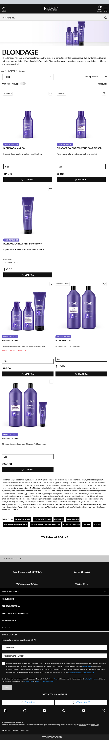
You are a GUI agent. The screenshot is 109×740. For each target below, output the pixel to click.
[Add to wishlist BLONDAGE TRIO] (51, 284)
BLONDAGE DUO (63, 340)
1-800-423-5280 (83, 702)
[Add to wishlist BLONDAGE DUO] (104, 284)
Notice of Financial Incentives (85, 673)
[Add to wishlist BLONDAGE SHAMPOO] (50, 93)
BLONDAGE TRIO (10, 340)
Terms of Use (53, 679)
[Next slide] (50, 116)
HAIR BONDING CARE (71, 524)
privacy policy (95, 725)
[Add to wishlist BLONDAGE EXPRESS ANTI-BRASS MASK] (50, 189)
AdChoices (82, 725)
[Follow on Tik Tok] (44, 710)
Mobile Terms (86, 667)
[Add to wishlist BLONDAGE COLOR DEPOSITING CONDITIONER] (104, 93)
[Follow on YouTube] (84, 710)
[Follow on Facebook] (5, 710)
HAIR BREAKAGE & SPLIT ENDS (15, 524)
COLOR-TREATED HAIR (42, 519)
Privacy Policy (72, 673)
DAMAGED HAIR (73, 519)
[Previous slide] (4, 116)
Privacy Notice (28, 681)
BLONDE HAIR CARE (22, 519)
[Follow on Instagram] (24, 710)
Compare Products (10, 83)
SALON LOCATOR (9, 620)
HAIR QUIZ (6, 627)
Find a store (30, 702)
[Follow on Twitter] (103, 710)
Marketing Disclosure (90, 679)
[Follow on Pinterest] (63, 710)
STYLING (97, 524)
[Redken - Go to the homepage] (51, 9)
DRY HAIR (86, 524)
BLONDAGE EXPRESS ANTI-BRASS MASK (22, 244)
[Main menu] (106, 8)
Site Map (15, 730)
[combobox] (53, 18)
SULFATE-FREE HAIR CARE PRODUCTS (45, 524)
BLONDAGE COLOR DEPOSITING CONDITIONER (79, 148)
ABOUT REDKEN (8, 599)
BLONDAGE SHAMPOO (14, 148)
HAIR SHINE (58, 519)
